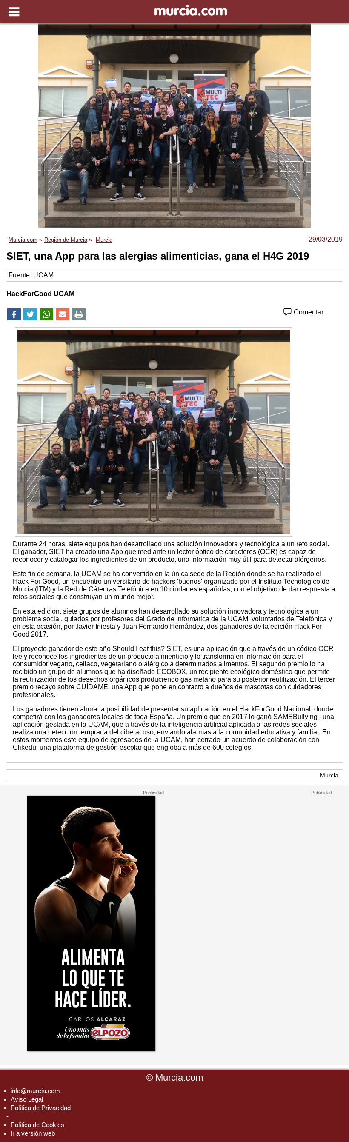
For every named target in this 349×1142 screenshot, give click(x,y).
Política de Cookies (37, 1124)
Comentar (307, 312)
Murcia (329, 775)
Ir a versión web (33, 1133)
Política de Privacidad (41, 1107)
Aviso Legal (27, 1099)
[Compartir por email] (62, 314)
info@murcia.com (35, 1090)
